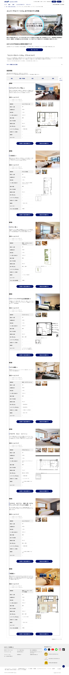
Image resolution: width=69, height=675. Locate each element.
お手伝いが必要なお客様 (56, 4)
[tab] (12, 78)
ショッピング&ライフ (20, 4)
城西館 (12, 573)
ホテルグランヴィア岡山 (17, 88)
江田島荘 (12, 155)
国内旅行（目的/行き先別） (12, 6)
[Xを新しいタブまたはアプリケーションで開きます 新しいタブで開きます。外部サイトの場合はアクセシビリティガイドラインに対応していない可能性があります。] (49, 649)
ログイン (59, 1)
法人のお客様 (62, 4)
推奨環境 (35, 668)
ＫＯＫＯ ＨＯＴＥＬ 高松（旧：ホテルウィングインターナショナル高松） (21, 504)
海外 (13, 4)
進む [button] (61, 78)
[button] (63, 2)
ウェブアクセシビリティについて (41, 668)
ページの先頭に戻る (63, 666)
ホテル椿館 (13, 367)
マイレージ (28, 4)
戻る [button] (7, 78)
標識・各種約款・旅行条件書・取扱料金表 (10, 669)
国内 (9, 4)
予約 (41, 1)
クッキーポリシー (14, 668)
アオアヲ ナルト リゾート (18, 434)
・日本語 (37, 1)
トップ (5, 4)
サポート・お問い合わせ (47, 1)
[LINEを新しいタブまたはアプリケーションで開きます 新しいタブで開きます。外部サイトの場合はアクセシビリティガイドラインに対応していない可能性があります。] (56, 649)
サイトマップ (49, 668)
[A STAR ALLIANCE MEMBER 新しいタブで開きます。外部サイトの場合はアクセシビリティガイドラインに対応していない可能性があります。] (10, 672)
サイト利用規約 (30, 668)
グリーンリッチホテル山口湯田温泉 (20, 298)
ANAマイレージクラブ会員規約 (22, 669)
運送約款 (53, 668)
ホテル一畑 (13, 227)
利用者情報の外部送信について (22, 668)
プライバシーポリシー (8, 668)
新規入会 (54, 1)
